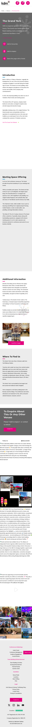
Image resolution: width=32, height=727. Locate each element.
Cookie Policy (16, 691)
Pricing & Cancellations (16, 693)
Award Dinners (16, 656)
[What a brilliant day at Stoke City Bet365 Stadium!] (16, 491)
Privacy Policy (16, 689)
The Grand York (15, 10)
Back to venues (8, 38)
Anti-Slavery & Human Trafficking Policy (16, 687)
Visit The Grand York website (10, 122)
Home (2, 10)
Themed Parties (16, 666)
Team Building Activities (16, 662)
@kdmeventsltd (25, 440)
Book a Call (28, 652)
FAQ (16, 681)
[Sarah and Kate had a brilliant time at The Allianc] (16, 557)
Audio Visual (16, 650)
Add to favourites (12, 44)
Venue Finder (16, 675)
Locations (16, 677)
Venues (8, 10)
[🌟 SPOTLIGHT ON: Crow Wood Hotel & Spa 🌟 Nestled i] (16, 524)
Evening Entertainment (16, 664)
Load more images (16, 343)
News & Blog (16, 679)
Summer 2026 (16, 668)
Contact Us (16, 699)
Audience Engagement (16, 654)
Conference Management (16, 652)
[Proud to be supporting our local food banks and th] (16, 590)
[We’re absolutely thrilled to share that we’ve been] (16, 459)
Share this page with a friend (16, 58)
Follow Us (5, 440)
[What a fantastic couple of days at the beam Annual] (16, 623)
